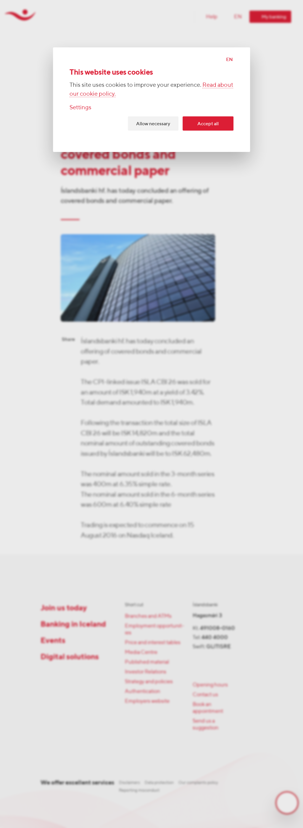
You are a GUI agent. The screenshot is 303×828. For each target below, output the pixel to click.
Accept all (208, 123)
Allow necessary (153, 123)
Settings (80, 107)
